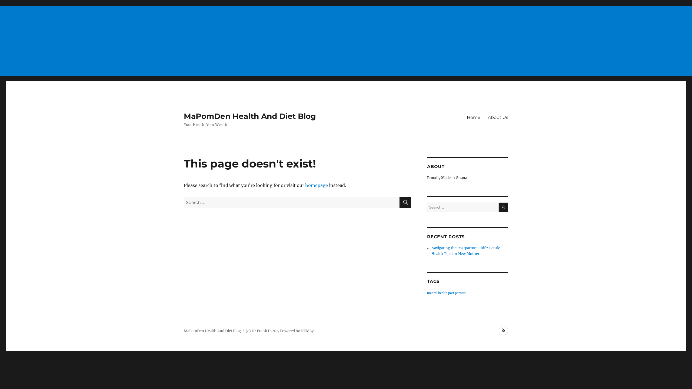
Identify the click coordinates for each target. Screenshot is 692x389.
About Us (498, 117)
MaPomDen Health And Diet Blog (250, 116)
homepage (316, 185)
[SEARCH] (503, 207)
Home (473, 117)
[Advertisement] (346, 38)
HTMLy (307, 331)
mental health (437, 293)
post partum (457, 293)
